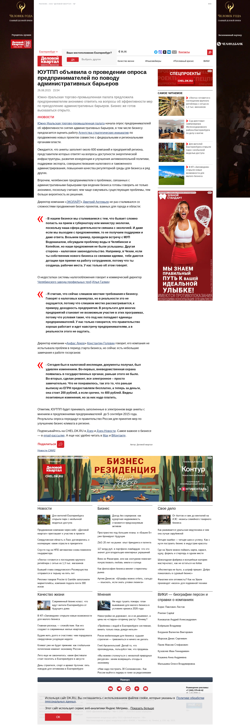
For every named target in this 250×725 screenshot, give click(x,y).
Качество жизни (126, 61)
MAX (160, 52)
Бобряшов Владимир (169, 625)
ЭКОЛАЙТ (74, 201)
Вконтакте (169, 52)
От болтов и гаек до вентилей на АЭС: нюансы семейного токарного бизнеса (191, 519)
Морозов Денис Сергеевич (172, 638)
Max (105, 435)
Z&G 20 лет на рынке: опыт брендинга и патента (124, 542)
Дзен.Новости (106, 430)
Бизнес (103, 508)
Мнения (104, 594)
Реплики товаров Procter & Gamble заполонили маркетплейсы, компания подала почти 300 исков (64, 583)
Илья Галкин (100, 282)
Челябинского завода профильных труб (65, 282)
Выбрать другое (91, 59)
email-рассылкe (54, 435)
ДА (72, 59)
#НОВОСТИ (46, 117)
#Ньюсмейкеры (153, 61)
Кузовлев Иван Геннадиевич (173, 651)
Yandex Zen (164, 52)
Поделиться (47, 444)
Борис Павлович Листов (171, 607)
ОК (58, 717)
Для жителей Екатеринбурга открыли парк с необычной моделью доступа (68, 519)
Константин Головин (101, 343)
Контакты (184, 52)
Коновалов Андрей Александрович (177, 619)
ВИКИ (207, 61)
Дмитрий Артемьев (96, 201)
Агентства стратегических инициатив (104, 132)
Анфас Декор (76, 343)
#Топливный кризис (183, 61)
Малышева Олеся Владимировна (176, 663)
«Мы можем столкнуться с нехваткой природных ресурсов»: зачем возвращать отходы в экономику (125, 659)
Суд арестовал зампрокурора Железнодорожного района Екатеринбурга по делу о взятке (198, 127)
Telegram (156, 52)
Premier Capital (166, 613)
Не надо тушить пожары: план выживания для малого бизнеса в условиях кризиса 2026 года (131, 605)
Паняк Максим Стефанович (173, 644)
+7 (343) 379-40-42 (194, 690)
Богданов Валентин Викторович (175, 632)
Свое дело (167, 508)
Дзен (90, 430)
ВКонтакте (118, 435)
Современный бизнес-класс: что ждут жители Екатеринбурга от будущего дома (70, 605)
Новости (45, 508)
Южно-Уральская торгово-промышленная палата (71, 123)
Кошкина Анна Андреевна (172, 657)
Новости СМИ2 (46, 450)
